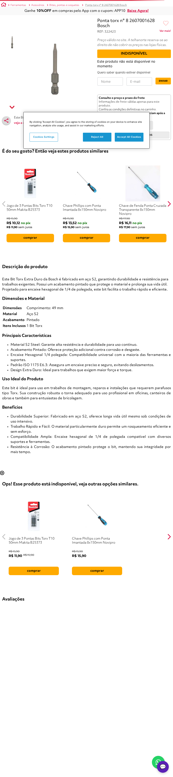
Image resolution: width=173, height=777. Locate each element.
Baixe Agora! (138, 11)
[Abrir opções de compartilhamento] (6, 120)
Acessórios (37, 5)
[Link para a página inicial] (3, 5)
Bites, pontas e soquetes (64, 5)
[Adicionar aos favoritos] (166, 23)
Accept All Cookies (129, 136)
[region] (86, 130)
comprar (30, 238)
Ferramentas (18, 5)
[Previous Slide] (4, 204)
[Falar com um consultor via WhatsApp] (158, 762)
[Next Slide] (169, 204)
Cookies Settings (43, 136)
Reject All (97, 136)
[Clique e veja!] (165, 31)
